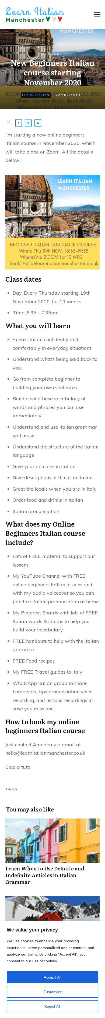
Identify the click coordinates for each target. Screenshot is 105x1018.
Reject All (52, 1006)
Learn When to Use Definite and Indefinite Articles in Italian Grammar (52, 855)
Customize (52, 991)
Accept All (52, 977)
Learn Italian (36, 95)
